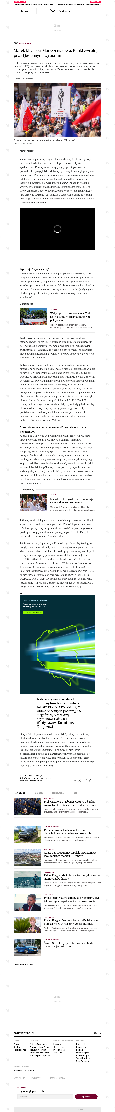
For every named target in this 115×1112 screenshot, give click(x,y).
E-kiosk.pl (80, 1044)
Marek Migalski (27, 151)
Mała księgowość (83, 1053)
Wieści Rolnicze (83, 1058)
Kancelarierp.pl (82, 1055)
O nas (16, 1044)
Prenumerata (59, 1050)
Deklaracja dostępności (40, 1055)
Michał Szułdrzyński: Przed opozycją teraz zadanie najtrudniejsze (72, 501)
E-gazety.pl (81, 1047)
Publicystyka (65, 11)
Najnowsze (58, 793)
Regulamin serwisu (38, 1050)
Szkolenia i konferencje (24, 1070)
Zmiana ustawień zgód (40, 1047)
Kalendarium (36, 1078)
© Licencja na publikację (31, 775)
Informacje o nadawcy (39, 1053)
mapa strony (19, 1078)
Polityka (53, 309)
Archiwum (58, 1053)
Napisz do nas (20, 1050)
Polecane (39, 793)
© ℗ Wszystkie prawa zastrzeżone (35, 778)
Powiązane (19, 793)
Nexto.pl (79, 1050)
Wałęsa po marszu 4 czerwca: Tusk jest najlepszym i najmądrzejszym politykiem (70, 317)
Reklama (57, 1044)
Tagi (74, 793)
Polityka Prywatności (39, 1044)
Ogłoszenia (58, 1047)
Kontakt (17, 1047)
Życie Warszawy (83, 1061)
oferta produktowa (56, 1078)
